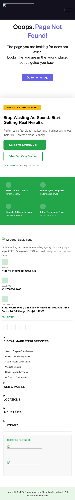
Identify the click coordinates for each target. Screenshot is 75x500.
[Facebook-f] (5, 327)
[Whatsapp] (28, 327)
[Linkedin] (13, 327)
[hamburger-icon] (68, 9)
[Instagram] (21, 327)
